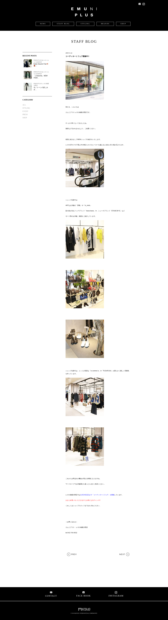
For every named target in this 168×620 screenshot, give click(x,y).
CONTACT (51, 596)
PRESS (25, 114)
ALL (24, 105)
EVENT (25, 111)
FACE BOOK (83, 596)
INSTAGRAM (115, 596)
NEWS (43, 24)
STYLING (85, 24)
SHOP (123, 24)
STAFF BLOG (63, 24)
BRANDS (105, 24)
